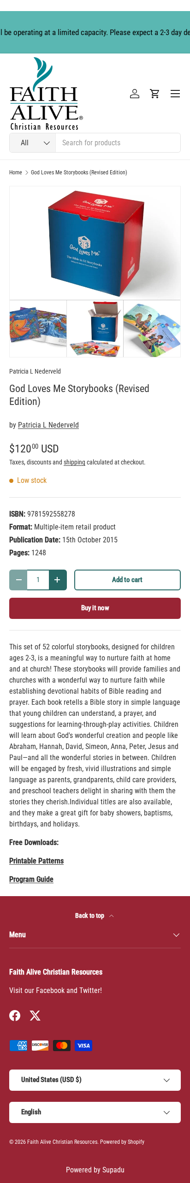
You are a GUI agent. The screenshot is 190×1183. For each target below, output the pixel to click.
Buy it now (95, 608)
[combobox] (95, 142)
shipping (74, 462)
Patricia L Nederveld (35, 371)
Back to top (90, 915)
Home (15, 172)
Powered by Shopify (122, 1142)
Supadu (113, 1169)
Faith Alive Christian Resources (62, 1142)
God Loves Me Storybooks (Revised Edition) (79, 172)
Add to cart (127, 580)
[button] (155, 93)
